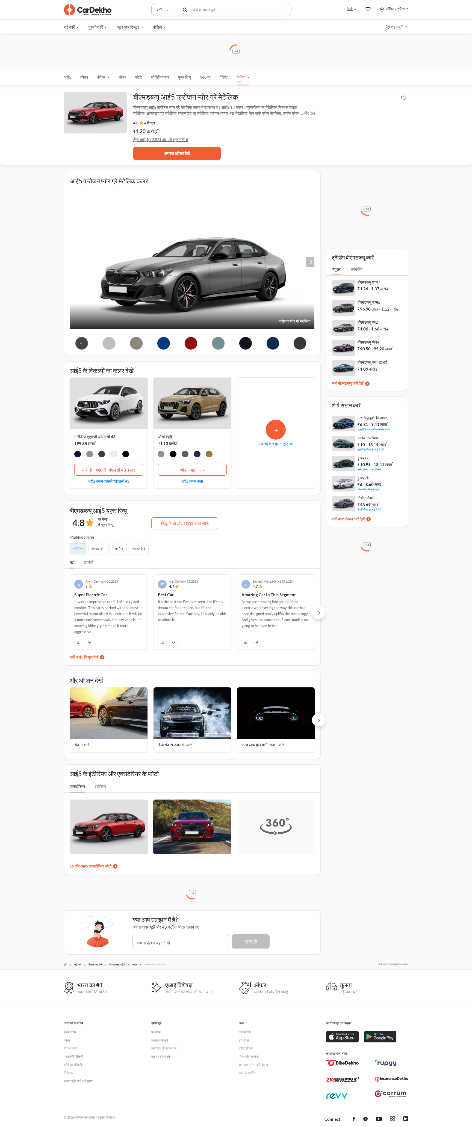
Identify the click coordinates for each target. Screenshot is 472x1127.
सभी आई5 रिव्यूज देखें (84, 657)
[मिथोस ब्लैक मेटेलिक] (173, 455)
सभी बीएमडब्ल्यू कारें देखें (348, 383)
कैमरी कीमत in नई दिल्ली (369, 509)
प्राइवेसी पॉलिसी (73, 1056)
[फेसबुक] (354, 1119)
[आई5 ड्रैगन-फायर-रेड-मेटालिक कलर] (191, 343)
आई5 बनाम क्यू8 (192, 481)
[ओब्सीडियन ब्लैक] (125, 455)
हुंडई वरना (364, 457)
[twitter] (365, 1119)
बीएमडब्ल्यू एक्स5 (369, 302)
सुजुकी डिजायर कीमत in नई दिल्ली (374, 429)
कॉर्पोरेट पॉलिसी (73, 1065)
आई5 (67, 77)
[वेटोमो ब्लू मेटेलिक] (197, 455)
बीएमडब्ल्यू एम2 (368, 322)
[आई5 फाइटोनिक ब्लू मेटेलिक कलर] (272, 343)
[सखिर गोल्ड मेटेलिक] (209, 455)
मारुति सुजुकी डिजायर (372, 417)
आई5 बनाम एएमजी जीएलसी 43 (108, 481)
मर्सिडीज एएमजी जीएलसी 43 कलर (108, 469)
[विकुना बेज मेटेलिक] (161, 455)
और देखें (309, 113)
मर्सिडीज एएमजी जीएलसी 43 (95, 436)
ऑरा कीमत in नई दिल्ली (369, 489)
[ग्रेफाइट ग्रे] (101, 455)
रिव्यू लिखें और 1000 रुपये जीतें (185, 523)
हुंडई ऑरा (364, 477)
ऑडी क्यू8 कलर (192, 469)
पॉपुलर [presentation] (336, 269)
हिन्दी (350, 9)
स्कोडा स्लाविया (368, 438)
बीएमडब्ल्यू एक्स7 (369, 282)
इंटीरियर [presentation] (100, 786)
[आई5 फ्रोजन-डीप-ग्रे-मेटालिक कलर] (300, 343)
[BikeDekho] (342, 1063)
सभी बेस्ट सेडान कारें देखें (348, 519)
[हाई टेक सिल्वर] (89, 455)
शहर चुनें (397, 27)
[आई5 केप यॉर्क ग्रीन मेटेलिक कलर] (218, 343)
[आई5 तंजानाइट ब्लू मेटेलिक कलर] (163, 343)
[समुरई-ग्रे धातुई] (185, 455)
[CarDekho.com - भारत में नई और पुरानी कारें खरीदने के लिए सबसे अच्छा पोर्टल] (87, 10)
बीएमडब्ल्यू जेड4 (368, 342)
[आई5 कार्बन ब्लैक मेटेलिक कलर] (245, 343)
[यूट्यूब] (379, 1119)
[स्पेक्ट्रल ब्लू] (77, 455)
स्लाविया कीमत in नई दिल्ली (371, 449)
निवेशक (68, 1073)
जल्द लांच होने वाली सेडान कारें (262, 744)
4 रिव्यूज (149, 123)
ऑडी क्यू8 (165, 436)
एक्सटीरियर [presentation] (77, 786)
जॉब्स (67, 1040)
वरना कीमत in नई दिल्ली (369, 469)
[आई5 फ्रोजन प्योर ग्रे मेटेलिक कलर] (81, 343)
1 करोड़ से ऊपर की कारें (175, 744)
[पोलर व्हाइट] (113, 455)
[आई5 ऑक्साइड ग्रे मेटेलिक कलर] (136, 343)
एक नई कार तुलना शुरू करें (276, 443)
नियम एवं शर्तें (71, 1048)
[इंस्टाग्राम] (392, 1119)
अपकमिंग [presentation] (356, 269)
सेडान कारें (81, 744)
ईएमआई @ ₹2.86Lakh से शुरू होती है (160, 139)
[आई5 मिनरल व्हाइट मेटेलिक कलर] (109, 343)
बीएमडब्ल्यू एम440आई (372, 362)
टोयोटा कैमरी (366, 498)
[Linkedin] (405, 1119)
